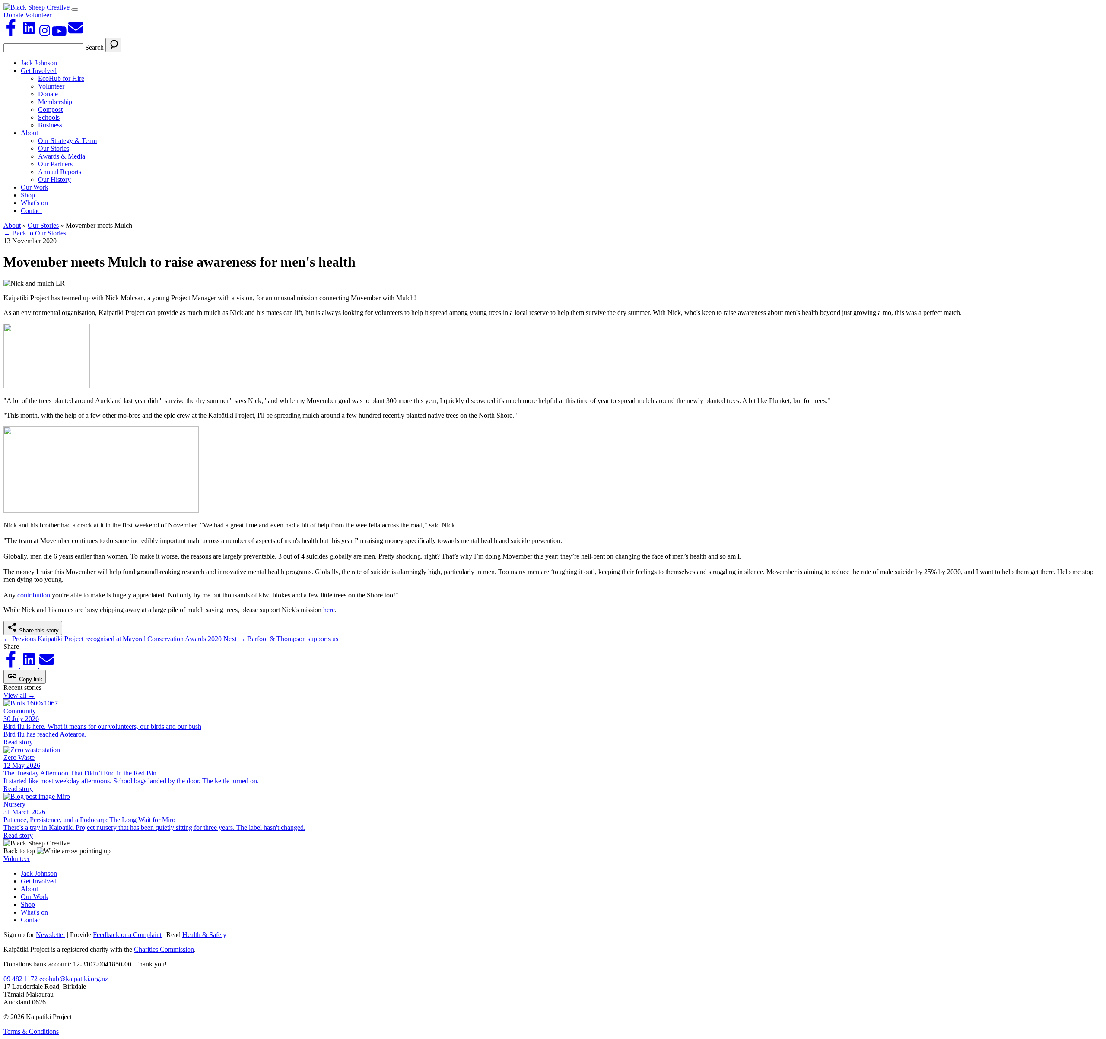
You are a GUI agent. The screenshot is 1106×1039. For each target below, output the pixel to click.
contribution (33, 595)
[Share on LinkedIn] (29, 665)
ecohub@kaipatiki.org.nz (73, 978)
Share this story (38, 630)
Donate (13, 15)
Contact (31, 210)
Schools (49, 117)
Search (94, 47)
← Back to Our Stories (34, 233)
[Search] (113, 45)
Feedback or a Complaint (127, 934)
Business (50, 125)
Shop (28, 195)
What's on (34, 203)
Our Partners (55, 164)
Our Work (34, 187)
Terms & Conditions (31, 1031)
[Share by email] (46, 665)
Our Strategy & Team (67, 140)
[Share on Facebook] (11, 665)
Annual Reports (59, 171)
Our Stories (53, 148)
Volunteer (38, 15)
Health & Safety (204, 934)
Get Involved (39, 70)
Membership (55, 101)
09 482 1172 (20, 978)
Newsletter (50, 934)
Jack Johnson (39, 63)
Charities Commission (164, 949)
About (29, 133)
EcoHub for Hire (61, 78)
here (329, 609)
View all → (19, 695)
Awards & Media (61, 156)
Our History (54, 179)
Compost (50, 109)
